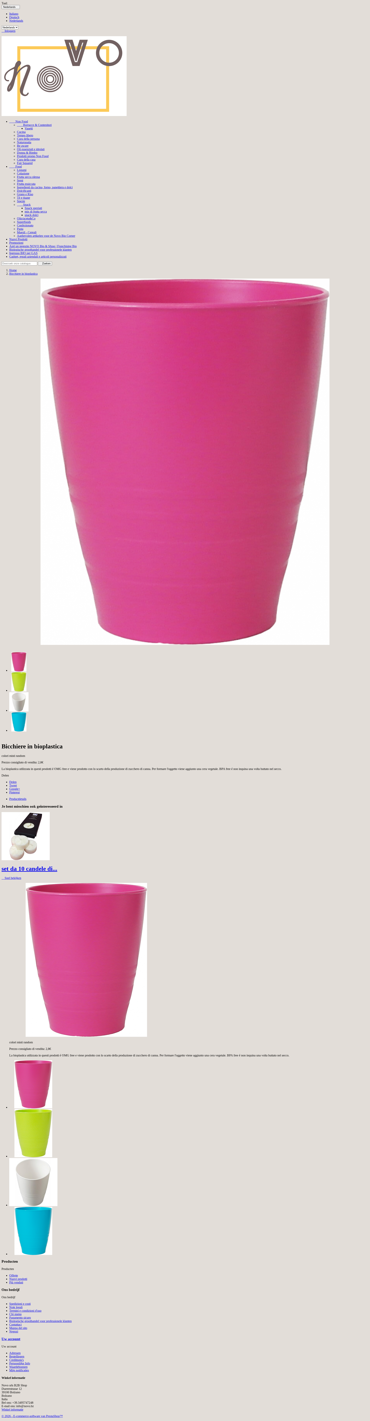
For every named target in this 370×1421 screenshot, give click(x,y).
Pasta (20, 228)
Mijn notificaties (19, 1370)
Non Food (18, 121)
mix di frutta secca (36, 211)
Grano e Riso (25, 194)
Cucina (21, 132)
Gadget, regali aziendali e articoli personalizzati (37, 256)
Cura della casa (26, 159)
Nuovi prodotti (18, 1279)
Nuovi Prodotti (18, 239)
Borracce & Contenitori (34, 125)
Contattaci (15, 1324)
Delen (13, 782)
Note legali (16, 1307)
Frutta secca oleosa (28, 177)
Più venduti (16, 1282)
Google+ (14, 789)
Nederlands (16, 20)
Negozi (13, 1331)
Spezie (21, 201)
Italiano (13, 13)
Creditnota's (16, 1360)
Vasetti (29, 128)
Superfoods (24, 222)
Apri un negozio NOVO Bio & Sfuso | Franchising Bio (43, 246)
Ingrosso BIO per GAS (23, 253)
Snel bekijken (11, 878)
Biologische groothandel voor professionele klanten (40, 249)
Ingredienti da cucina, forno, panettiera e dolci (45, 187)
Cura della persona (28, 138)
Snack (24, 204)
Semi (20, 180)
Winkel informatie (12, 1409)
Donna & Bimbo (27, 152)
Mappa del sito (18, 1328)
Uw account (11, 1339)
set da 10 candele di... (29, 868)
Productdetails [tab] (17, 799)
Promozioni (16, 242)
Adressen (15, 1353)
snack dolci (31, 215)
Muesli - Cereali (26, 232)
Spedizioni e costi (20, 1303)
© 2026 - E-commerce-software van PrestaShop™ (32, 1416)
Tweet (13, 785)
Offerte (13, 1275)
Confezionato (25, 225)
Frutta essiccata (26, 183)
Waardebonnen (18, 1366)
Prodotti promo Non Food (33, 156)
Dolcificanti (24, 190)
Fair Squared (25, 163)
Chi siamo (15, 1314)
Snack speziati (33, 208)
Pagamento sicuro (20, 1317)
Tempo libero (25, 135)
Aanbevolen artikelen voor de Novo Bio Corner (46, 235)
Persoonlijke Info (19, 1363)
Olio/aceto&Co (26, 218)
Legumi (21, 170)
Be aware (23, 145)
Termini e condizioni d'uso (25, 1310)
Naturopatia (24, 142)
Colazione (23, 173)
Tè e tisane (23, 197)
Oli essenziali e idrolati (31, 149)
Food (15, 166)
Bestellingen (16, 1356)
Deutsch (14, 17)
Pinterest (14, 792)
